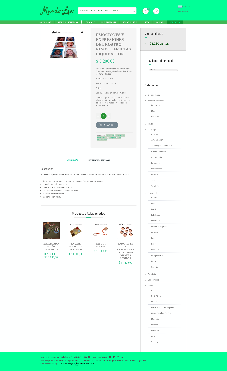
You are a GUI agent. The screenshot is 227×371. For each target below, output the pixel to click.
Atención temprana (68, 22)
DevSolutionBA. (88, 363)
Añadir (108, 125)
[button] (82, 32)
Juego (146, 22)
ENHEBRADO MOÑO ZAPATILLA (51, 246)
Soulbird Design (67, 363)
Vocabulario (102, 139)
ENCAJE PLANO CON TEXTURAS (76, 246)
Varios (159, 22)
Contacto (175, 22)
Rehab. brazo (130, 22)
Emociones (120, 135)
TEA (119, 137)
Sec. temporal (109, 22)
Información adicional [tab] (99, 161)
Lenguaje (90, 22)
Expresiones (102, 137)
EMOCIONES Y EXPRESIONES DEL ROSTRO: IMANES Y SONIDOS (125, 251)
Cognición (110, 135)
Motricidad (45, 22)
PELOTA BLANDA (101, 245)
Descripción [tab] (72, 161)
